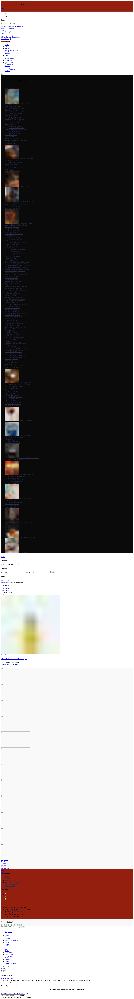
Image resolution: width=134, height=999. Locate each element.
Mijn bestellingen (10, 880)
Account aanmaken (7, 978)
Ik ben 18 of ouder (7, 993)
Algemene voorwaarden (12, 882)
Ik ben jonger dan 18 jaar (20, 993)
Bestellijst (3, 8)
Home (3, 582)
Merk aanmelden (10, 886)
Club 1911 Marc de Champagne (14, 659)
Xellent (3, 872)
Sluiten (3, 557)
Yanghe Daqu (5, 860)
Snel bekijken (5, 655)
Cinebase (9, 922)
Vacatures (12, 69)
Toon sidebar (5, 589)
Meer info (4, 982)
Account (7, 879)
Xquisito (3, 865)
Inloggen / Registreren (11, 963)
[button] (10, 664)
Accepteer (10, 982)
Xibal (2, 870)
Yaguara (3, 863)
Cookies (7, 877)
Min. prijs (4, 572)
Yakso (3, 861)
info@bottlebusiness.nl (16, 911)
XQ (2, 867)
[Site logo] (6, 26)
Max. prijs (29, 572)
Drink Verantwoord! (11, 884)
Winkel (7, 582)
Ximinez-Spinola (6, 868)
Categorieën (4, 85)
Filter (53, 572)
